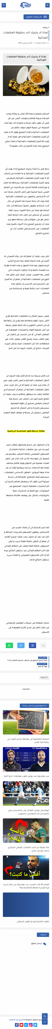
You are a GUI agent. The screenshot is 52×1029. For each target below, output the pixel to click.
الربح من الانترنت (16, 1020)
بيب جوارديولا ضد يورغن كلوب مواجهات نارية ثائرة (26, 776)
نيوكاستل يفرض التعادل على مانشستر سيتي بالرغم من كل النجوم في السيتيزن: (28, 812)
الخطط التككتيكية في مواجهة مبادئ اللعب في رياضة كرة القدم (28, 741)
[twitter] (35, 1025)
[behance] (26, 1025)
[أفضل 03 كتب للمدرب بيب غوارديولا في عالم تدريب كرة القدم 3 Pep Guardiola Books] (26, 867)
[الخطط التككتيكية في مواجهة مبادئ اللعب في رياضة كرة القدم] (26, 722)
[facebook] (17, 1025)
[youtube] (21, 1025)
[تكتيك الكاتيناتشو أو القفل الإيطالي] (26, 905)
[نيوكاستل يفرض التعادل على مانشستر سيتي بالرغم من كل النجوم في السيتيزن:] (26, 793)
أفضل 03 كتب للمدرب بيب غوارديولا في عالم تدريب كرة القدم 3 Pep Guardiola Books (26, 886)
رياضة (45, 28)
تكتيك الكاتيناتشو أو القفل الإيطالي (33, 922)
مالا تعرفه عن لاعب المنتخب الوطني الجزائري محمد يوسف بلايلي (28, 849)
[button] (32, 645)
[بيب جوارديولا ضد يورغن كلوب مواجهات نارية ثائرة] (26, 759)
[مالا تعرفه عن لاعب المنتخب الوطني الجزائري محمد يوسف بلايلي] (26, 830)
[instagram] (31, 1025)
